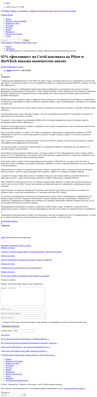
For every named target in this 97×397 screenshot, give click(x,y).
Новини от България (16, 21)
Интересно (10, 32)
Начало (8, 19)
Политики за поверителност (17, 380)
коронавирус (13, 221)
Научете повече (78, 388)
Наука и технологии (14, 34)
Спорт (8, 36)
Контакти (9, 378)
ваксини (4, 221)
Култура (9, 28)
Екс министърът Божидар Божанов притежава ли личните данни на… (29, 343)
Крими (8, 30)
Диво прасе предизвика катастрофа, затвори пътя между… (24, 351)
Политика (10, 25)
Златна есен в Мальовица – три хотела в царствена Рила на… (26, 347)
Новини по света (12, 23)
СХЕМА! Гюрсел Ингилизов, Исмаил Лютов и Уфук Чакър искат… (28, 355)
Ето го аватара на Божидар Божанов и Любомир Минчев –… (25, 339)
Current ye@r (7, 331)
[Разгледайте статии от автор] (5, 235)
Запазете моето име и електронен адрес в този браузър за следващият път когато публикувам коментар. (45, 322)
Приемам (68, 388)
